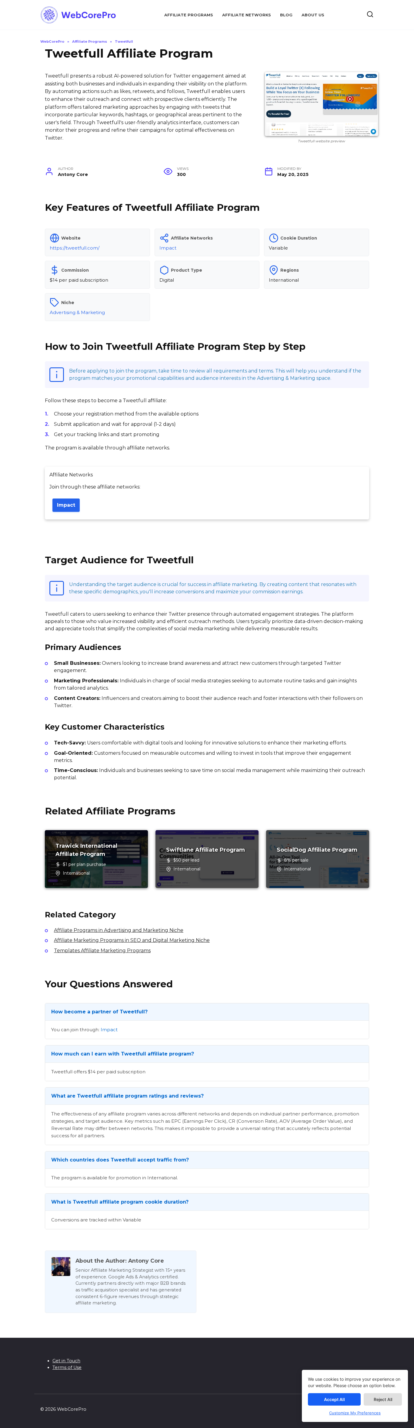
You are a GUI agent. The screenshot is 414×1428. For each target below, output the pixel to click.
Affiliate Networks (246, 15)
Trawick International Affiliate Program (86, 850)
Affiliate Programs (188, 15)
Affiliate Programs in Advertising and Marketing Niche (118, 930)
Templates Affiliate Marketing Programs (102, 950)
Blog (286, 15)
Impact (167, 248)
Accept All (334, 1399)
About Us (313, 15)
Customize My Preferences (355, 1412)
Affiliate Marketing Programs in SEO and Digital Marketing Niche (132, 940)
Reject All (383, 1399)
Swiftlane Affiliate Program (205, 850)
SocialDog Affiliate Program (317, 850)
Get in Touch (66, 1360)
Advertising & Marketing (77, 312)
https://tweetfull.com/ (74, 248)
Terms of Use (67, 1367)
